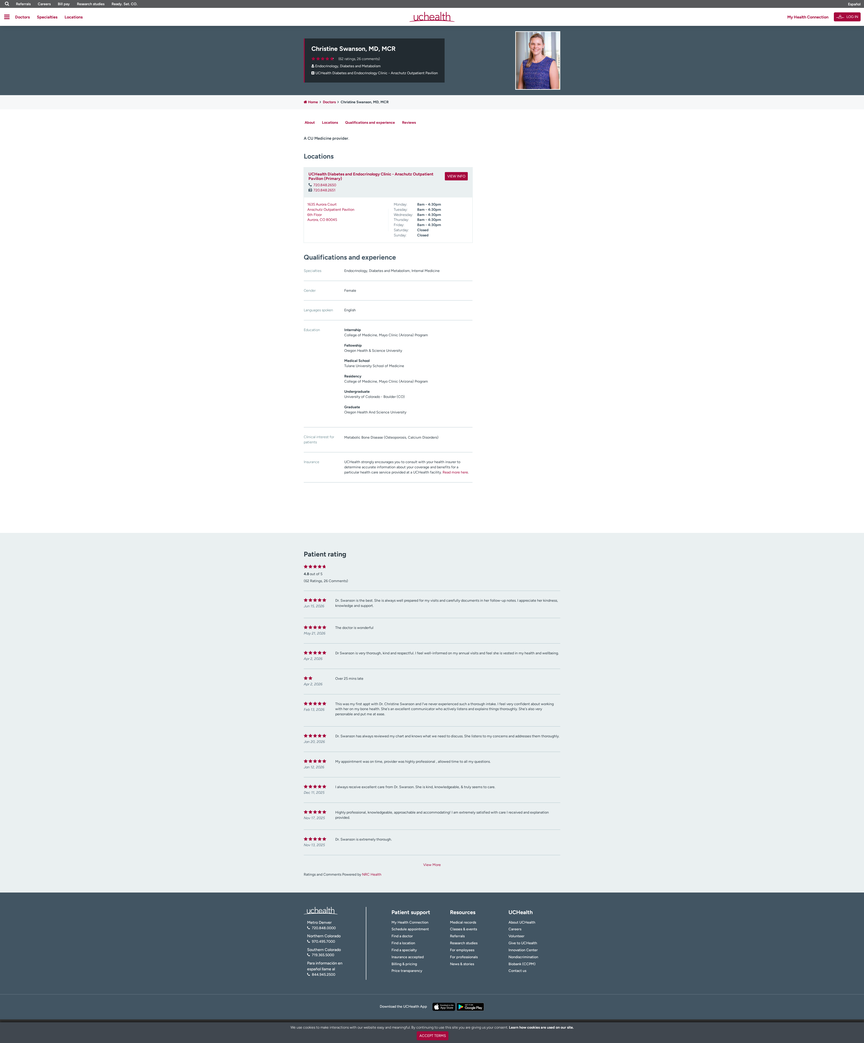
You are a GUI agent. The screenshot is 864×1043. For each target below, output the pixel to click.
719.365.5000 (323, 955)
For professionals (464, 957)
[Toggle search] (7, 4)
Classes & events (463, 929)
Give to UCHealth (522, 943)
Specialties (47, 17)
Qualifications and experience (370, 122)
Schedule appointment (410, 929)
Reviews (409, 122)
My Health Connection (807, 17)
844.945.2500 (323, 974)
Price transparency (407, 971)
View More (432, 865)
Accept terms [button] (432, 1036)
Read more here (455, 472)
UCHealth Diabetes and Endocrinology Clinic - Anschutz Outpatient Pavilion (376, 73)
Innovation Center (523, 950)
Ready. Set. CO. (124, 4)
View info (456, 176)
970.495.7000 (323, 941)
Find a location (403, 943)
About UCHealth (521, 922)
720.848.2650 (324, 185)
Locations (74, 17)
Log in (852, 17)
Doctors (22, 17)
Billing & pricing (404, 964)
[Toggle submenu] (7, 16)
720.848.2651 (324, 190)
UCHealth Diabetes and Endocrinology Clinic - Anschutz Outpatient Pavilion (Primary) (370, 176)
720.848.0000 (324, 928)
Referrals (23, 4)
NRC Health (371, 874)
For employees (462, 950)
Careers (44, 4)
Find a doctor (402, 936)
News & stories (462, 964)
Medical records (463, 922)
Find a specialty (404, 950)
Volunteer (516, 936)
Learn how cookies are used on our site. (541, 1027)
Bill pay (64, 4)
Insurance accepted (408, 957)
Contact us (517, 971)
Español (854, 4)
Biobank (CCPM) (522, 964)
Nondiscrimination (523, 957)
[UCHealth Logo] (321, 910)
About (310, 122)
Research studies (90, 4)
